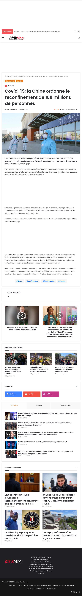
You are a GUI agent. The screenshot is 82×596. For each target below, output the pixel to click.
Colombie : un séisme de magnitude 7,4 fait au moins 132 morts (64, 369)
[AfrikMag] (17, 38)
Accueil (8, 76)
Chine (20, 281)
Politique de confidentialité (36, 589)
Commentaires (65, 405)
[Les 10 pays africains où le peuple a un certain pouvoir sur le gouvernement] (59, 520)
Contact (55, 585)
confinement (33, 281)
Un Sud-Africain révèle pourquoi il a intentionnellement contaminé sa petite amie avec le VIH (22, 499)
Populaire (14, 405)
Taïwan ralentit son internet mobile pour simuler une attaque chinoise (13, 370)
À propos (25, 585)
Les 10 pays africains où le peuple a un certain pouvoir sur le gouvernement (59, 535)
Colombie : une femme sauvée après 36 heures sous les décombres (39, 369)
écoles (62, 281)
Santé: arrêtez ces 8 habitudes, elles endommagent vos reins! (42, 442)
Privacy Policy (51, 589)
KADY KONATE (11, 109)
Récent (39, 405)
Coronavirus (10, 81)
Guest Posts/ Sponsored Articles (40, 585)
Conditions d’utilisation (66, 585)
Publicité (12, 585)
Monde (15, 76)
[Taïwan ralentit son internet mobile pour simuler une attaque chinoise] (16, 359)
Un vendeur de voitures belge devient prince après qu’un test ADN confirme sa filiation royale (58, 499)
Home (18, 585)
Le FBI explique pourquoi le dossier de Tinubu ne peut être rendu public (22, 535)
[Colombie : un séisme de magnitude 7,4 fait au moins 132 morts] (66, 359)
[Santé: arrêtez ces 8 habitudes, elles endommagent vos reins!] (11, 445)
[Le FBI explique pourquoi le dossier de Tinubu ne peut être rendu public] (22, 520)
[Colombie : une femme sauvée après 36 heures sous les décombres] (41, 359)
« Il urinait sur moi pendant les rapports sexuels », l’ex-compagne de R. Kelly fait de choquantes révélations (45, 452)
